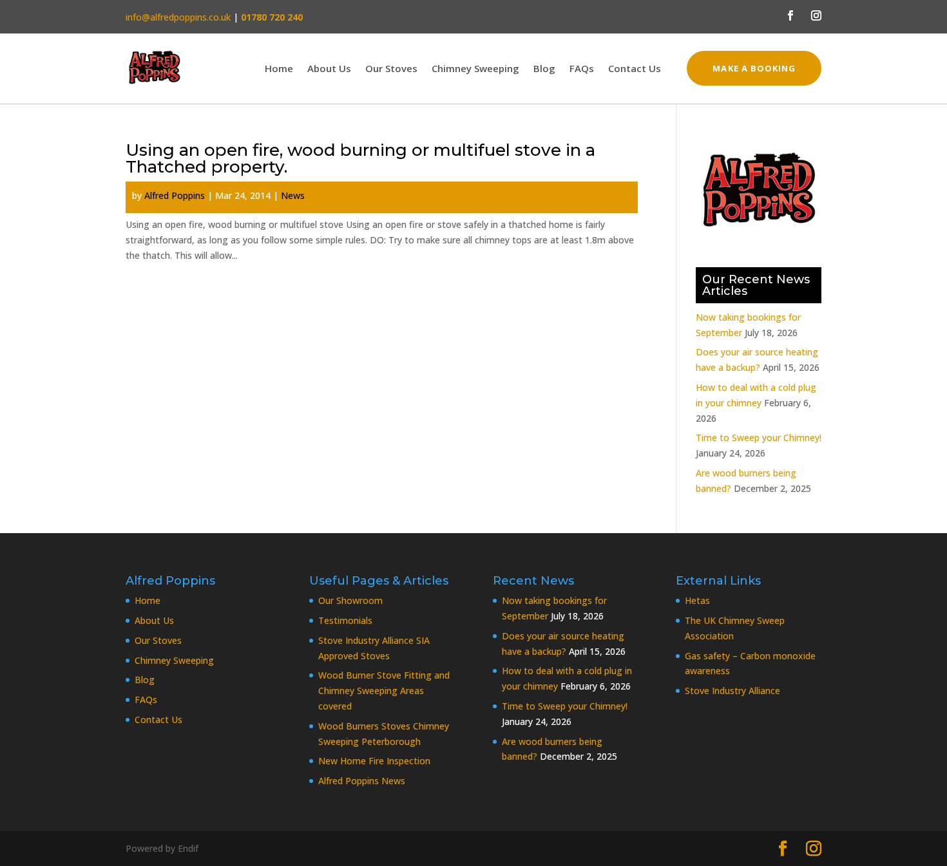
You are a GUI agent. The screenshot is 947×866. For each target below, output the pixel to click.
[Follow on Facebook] (790, 15)
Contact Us (634, 69)
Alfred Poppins (174, 195)
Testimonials (345, 620)
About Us (329, 69)
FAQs (581, 69)
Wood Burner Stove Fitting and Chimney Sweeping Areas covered (384, 690)
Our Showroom (350, 600)
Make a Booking (754, 68)
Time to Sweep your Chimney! (758, 437)
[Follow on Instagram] (816, 15)
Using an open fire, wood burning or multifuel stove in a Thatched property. (360, 158)
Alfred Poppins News (361, 781)
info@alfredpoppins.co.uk (178, 17)
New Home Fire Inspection (374, 761)
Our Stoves (391, 69)
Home (279, 69)
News (293, 195)
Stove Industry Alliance (732, 690)
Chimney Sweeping (475, 69)
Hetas (697, 600)
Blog (544, 69)
